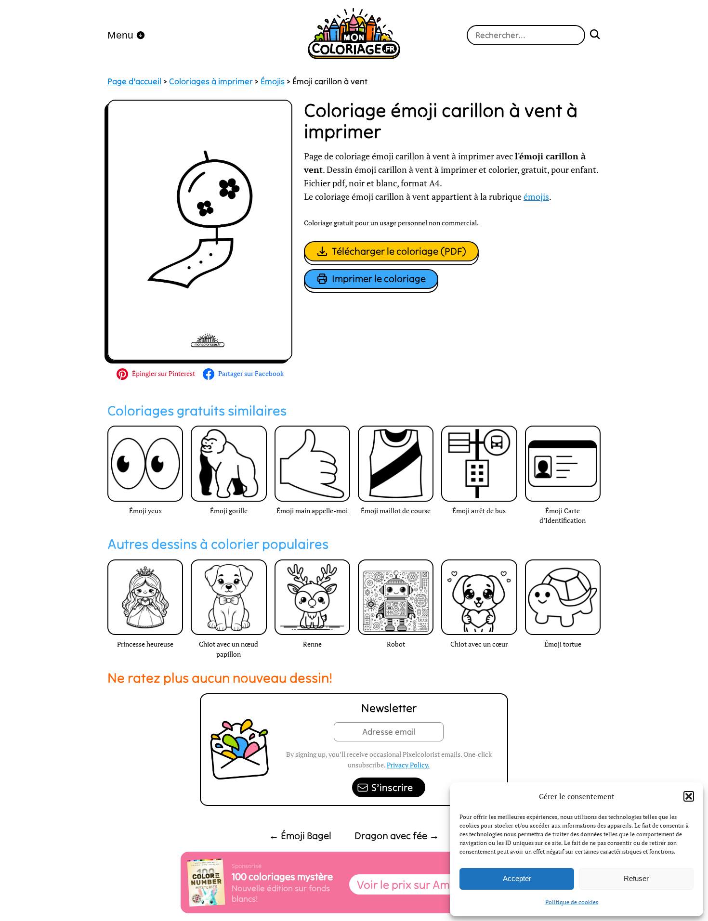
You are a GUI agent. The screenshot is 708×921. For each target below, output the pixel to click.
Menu (120, 34)
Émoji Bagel (300, 835)
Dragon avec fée (396, 835)
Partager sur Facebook (251, 373)
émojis (536, 196)
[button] (689, 796)
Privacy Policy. (408, 764)
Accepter (517, 878)
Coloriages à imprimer (211, 81)
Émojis (273, 81)
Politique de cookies (571, 902)
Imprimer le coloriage (379, 278)
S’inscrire (392, 787)
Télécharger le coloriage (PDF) (399, 251)
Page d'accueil (134, 81)
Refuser (636, 878)
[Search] (595, 35)
